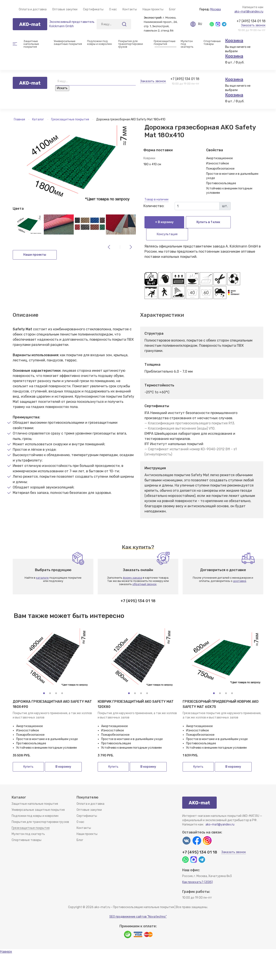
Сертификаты (93, 9)
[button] (44, 693)
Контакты (129, 9)
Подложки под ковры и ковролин (35, 816)
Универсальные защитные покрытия (38, 810)
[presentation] (109, 247)
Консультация (167, 234)
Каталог (38, 119)
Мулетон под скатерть (187, 43)
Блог (172, 9)
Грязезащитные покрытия (70, 119)
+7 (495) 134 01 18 (251, 21)
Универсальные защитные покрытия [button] (68, 42)
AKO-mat (30, 24)
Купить (28, 767)
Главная (20, 119)
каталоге (42, 577)
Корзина (234, 40)
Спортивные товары (26, 840)
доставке (239, 581)
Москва (215, 9)
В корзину (63, 767)
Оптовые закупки (64, 9)
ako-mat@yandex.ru (248, 11)
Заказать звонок (253, 25)
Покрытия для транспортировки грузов (131, 43)
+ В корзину (164, 222)
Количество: (153, 206)
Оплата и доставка (33, 9)
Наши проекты (153, 9)
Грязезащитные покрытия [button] (165, 42)
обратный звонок (144, 584)
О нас (113, 9)
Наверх (6, 952)
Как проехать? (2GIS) (197, 882)
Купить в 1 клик (208, 222)
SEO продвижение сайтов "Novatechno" (138, 916)
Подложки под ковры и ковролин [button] (99, 42)
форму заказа (132, 577)
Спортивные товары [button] (212, 42)
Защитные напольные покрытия (35, 804)
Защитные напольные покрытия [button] (32, 43)
